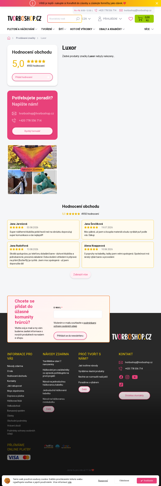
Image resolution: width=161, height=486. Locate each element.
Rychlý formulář (32, 131)
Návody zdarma (15, 366)
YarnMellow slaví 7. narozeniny (52, 363)
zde (70, 482)
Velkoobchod (13, 406)
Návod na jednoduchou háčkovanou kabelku (54, 383)
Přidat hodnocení (23, 77)
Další (48, 409)
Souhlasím (148, 480)
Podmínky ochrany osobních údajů (21, 432)
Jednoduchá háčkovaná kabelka (55, 392)
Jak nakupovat (14, 386)
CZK (84, 18)
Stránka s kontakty (134, 395)
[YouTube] (134, 376)
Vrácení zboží (14, 425)
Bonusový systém (16, 410)
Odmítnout (124, 480)
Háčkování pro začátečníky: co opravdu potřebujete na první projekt (56, 373)
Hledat (78, 18)
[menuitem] (22, 29)
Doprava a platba (15, 396)
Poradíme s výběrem (88, 382)
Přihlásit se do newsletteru (70, 335)
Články (10, 415)
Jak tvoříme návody (88, 365)
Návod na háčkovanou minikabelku (54, 400)
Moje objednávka (15, 391)
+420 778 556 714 (30, 120)
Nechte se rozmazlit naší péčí (93, 377)
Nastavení (103, 480)
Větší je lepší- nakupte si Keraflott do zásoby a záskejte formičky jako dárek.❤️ (82, 3)
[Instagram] (127, 376)
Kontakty (11, 381)
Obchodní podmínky (17, 421)
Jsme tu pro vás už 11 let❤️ (80, 470)
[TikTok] (121, 384)
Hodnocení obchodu (80, 206)
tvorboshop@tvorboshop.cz (36, 113)
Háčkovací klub (14, 401)
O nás (10, 371)
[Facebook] (121, 376)
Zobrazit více (80, 274)
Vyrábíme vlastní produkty (91, 371)
